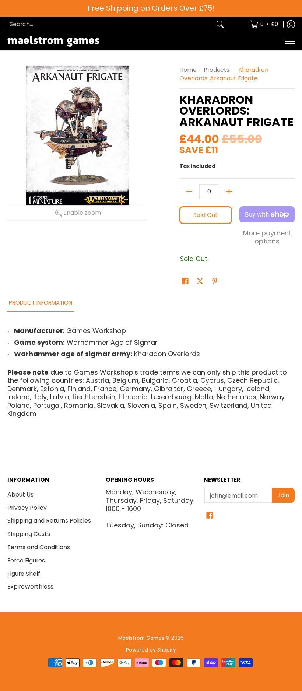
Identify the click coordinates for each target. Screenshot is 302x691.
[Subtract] (189, 191)
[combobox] (110, 24)
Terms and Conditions (38, 547)
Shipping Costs (28, 534)
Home (188, 70)
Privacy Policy (27, 508)
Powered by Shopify (151, 649)
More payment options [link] (267, 237)
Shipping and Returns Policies (49, 520)
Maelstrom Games (141, 638)
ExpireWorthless (30, 586)
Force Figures (26, 560)
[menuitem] (264, 24)
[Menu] (290, 41)
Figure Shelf (23, 573)
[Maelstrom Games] (53, 41)
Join (283, 495)
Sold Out (205, 215)
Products (216, 70)
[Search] (220, 24)
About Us (20, 494)
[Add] (229, 191)
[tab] (40, 305)
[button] (185, 282)
